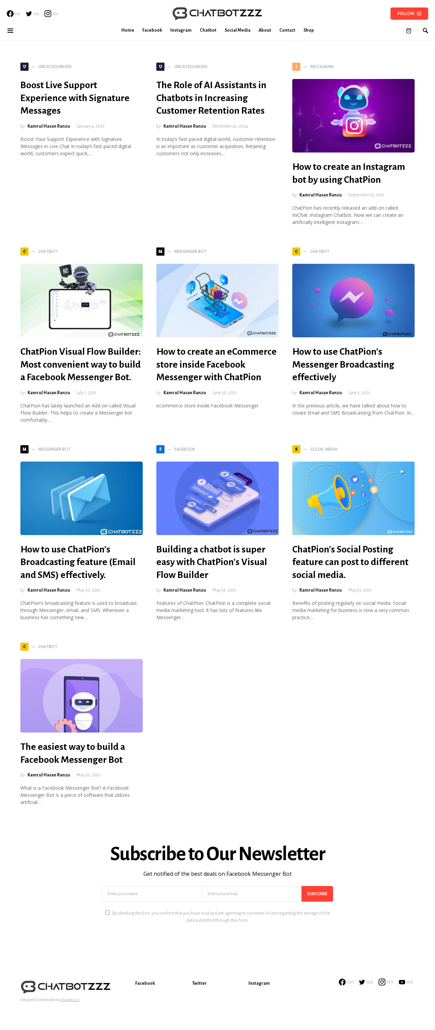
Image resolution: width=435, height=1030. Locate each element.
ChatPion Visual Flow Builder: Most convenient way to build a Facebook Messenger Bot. (80, 364)
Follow (406, 13)
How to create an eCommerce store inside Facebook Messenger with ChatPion (216, 364)
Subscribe (317, 894)
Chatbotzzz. (70, 1000)
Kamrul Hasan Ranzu (49, 126)
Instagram (259, 983)
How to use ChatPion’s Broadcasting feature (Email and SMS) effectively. (78, 562)
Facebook (145, 983)
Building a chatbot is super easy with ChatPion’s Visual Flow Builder (211, 562)
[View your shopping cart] (409, 30)
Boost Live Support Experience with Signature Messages (74, 98)
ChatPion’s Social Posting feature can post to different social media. (350, 562)
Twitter (199, 983)
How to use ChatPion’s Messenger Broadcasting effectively (343, 364)
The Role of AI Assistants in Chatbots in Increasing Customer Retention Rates (211, 98)
